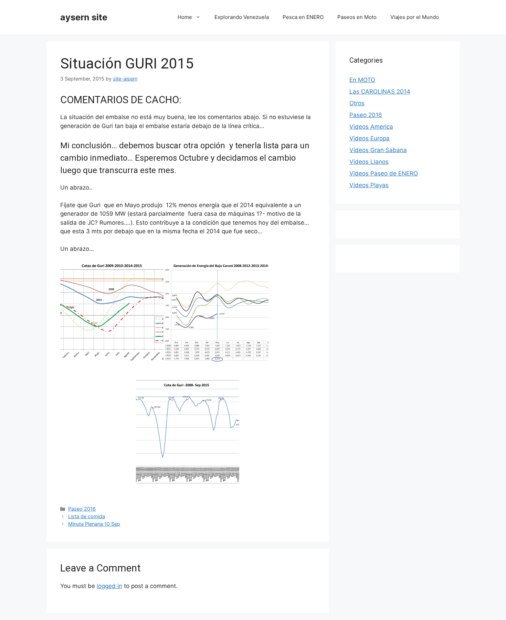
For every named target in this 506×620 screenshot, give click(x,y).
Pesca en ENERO (303, 17)
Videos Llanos (369, 161)
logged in (109, 585)
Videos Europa (369, 138)
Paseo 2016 (82, 509)
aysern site (83, 17)
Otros (357, 103)
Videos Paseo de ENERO (383, 173)
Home (185, 17)
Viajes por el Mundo (414, 17)
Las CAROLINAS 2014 (379, 91)
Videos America (371, 126)
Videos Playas (369, 185)
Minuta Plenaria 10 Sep (94, 524)
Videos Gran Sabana (378, 150)
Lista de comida (86, 516)
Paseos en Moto (357, 17)
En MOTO (362, 79)
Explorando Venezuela (241, 17)
